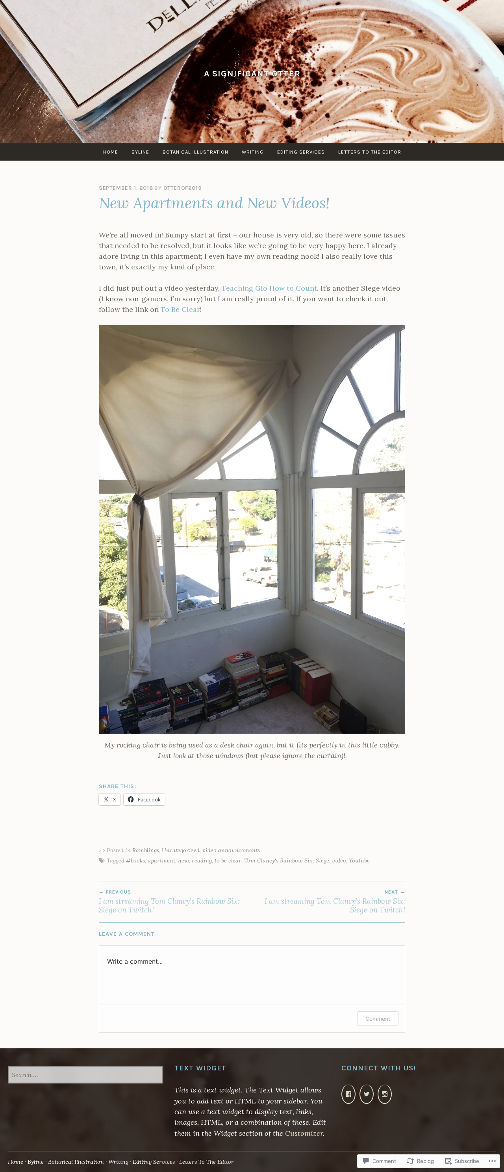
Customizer (304, 1133)
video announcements (231, 850)
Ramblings (145, 850)
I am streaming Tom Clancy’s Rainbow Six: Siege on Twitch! (169, 901)
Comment (377, 1018)
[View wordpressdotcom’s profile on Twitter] (366, 1094)
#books (135, 860)
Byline (140, 152)
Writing (253, 152)
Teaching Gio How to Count (269, 288)
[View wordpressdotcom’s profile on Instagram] (385, 1094)
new (183, 860)
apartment (161, 860)
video (339, 860)
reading (202, 860)
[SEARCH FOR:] (85, 1075)
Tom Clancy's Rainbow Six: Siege (286, 860)
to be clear (228, 860)
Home (110, 152)
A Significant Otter (252, 73)
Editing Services (301, 152)
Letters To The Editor (369, 152)
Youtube (359, 860)
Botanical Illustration (195, 152)
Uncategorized (181, 850)
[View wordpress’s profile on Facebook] (348, 1094)
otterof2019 (182, 188)
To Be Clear (180, 309)
